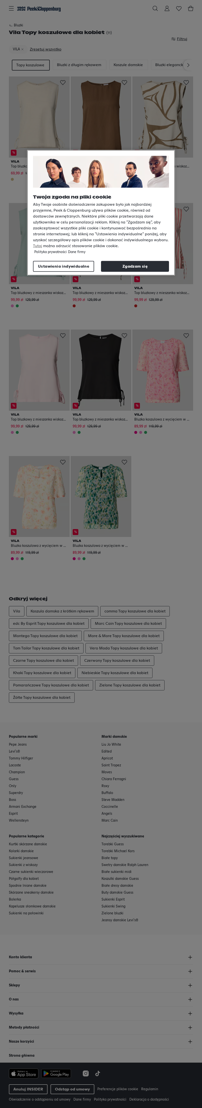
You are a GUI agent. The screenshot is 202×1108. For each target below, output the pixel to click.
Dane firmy (76, 252)
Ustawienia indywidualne (63, 266)
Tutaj (37, 246)
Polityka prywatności (50, 252)
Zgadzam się (135, 266)
